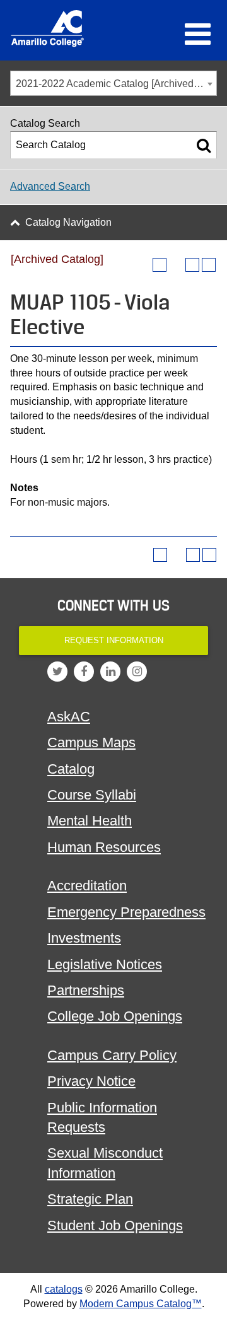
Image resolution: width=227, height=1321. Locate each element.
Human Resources (104, 847)
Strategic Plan (90, 1199)
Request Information (113, 640)
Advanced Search (50, 186)
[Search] (203, 145)
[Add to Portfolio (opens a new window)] (159, 265)
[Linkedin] (110, 671)
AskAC (68, 717)
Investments (84, 938)
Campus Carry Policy (112, 1055)
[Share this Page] (176, 265)
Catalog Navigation (68, 222)
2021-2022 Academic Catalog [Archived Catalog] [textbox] (116, 83)
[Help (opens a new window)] (209, 265)
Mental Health (89, 821)
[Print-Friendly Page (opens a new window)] (192, 265)
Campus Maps (91, 742)
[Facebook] (84, 671)
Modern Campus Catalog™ (140, 1303)
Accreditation (87, 885)
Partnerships (85, 990)
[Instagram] (137, 671)
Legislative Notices (104, 964)
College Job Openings (114, 1016)
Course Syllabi (91, 795)
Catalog (71, 769)
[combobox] (113, 83)
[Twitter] (57, 671)
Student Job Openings (115, 1225)
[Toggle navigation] (198, 34)
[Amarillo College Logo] (47, 28)
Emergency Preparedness (126, 912)
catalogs (64, 1289)
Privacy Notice (91, 1081)
